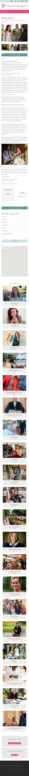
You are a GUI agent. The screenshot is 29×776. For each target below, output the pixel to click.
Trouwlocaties (3, 11)
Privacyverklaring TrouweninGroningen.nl (5, 765)
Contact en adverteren (13, 765)
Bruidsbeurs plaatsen (19, 765)
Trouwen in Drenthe (13, 743)
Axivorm (16, 773)
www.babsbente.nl (9, 181)
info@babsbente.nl (17, 170)
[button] (14, 47)
